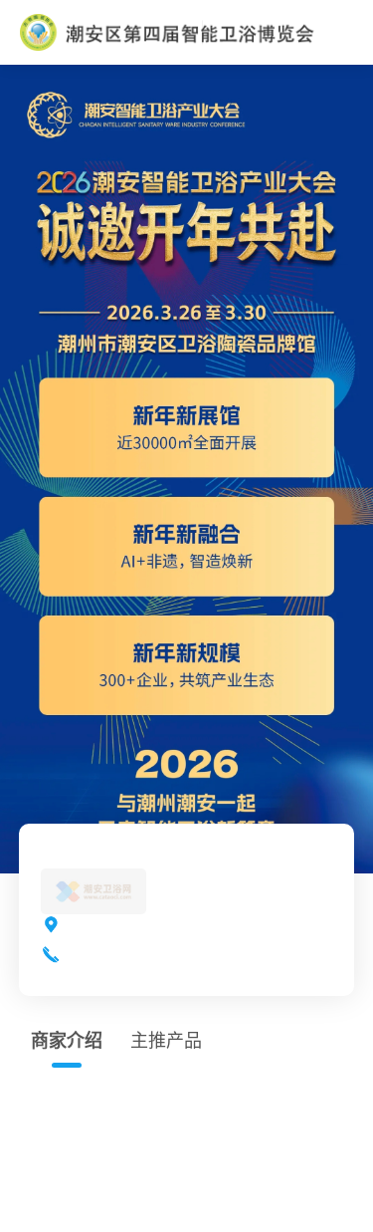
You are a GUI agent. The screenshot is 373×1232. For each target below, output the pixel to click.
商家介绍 (66, 1041)
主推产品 (166, 1041)
